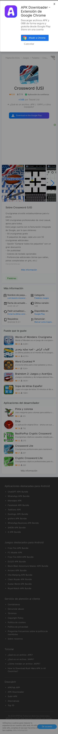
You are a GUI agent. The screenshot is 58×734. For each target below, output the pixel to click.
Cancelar (29, 44)
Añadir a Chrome (37, 37)
